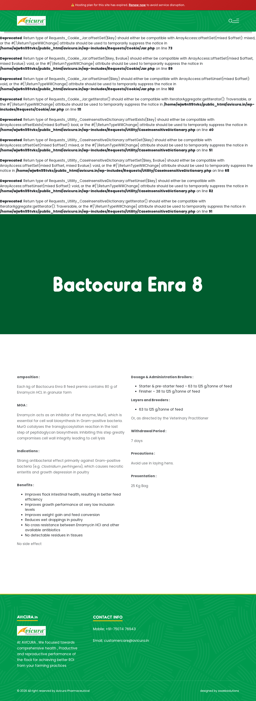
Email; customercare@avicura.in (121, 640)
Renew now (137, 5)
